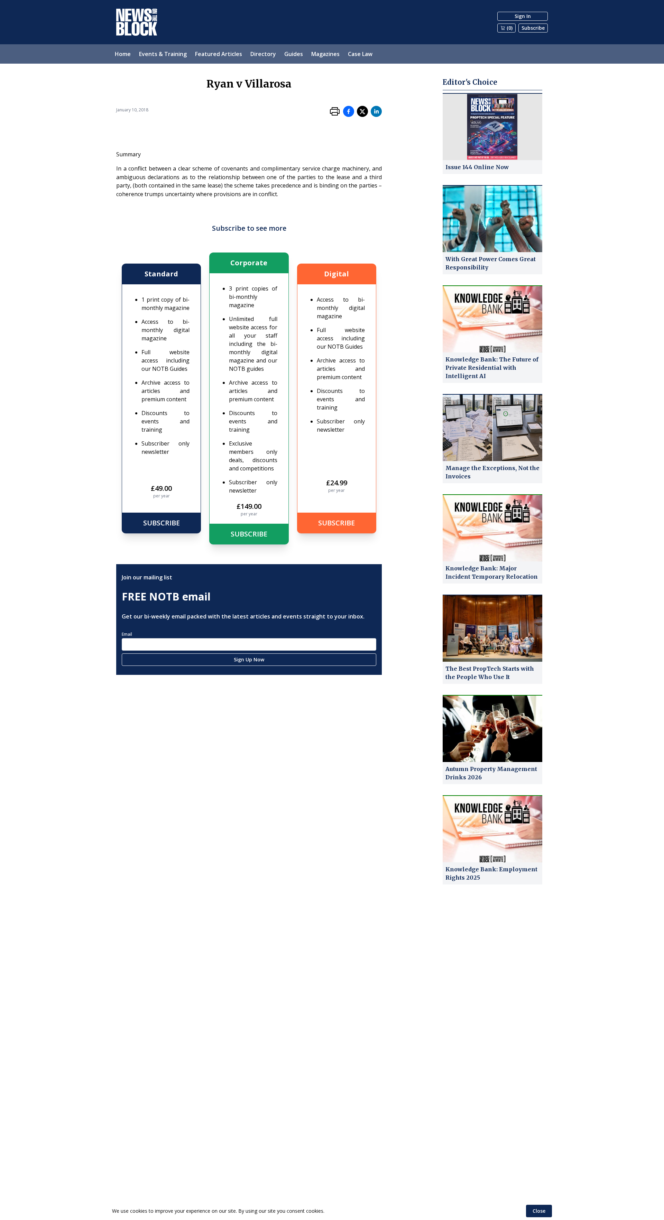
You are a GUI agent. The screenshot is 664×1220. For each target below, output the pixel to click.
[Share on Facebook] (348, 111)
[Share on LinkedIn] (376, 111)
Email (127, 634)
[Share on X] (362, 111)
